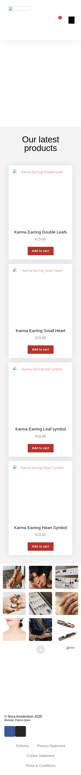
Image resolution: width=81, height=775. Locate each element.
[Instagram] (20, 731)
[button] (71, 20)
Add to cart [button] (40, 251)
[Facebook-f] (9, 731)
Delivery (22, 746)
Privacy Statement (51, 746)
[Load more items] (40, 649)
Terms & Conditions (40, 765)
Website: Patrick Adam (17, 720)
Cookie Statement (40, 756)
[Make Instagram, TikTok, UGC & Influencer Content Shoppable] (71, 648)
